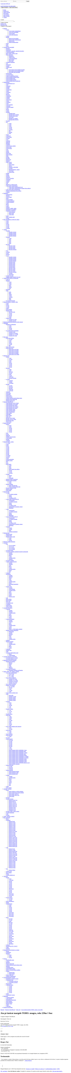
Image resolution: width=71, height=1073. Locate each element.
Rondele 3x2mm (12, 232)
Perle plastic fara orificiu (14, 469)
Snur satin (11, 695)
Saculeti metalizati (10, 812)
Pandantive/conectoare (11, 1000)
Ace (7, 63)
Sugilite (7, 175)
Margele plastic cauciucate (12, 479)
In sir (7, 463)
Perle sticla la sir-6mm (14, 352)
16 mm (10, 366)
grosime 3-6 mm (12, 320)
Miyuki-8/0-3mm (10, 420)
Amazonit (8, 86)
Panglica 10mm (12, 697)
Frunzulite (8, 394)
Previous (3, 1034)
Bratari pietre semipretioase (15, 39)
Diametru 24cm (12, 807)
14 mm (7, 227)
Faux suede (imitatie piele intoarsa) (13, 726)
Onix (7, 149)
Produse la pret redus (7, 1007)
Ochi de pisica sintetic (11, 145)
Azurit (7, 93)
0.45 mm (11, 767)
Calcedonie (8, 96)
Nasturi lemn (9, 535)
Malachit (8, 142)
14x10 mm (11, 895)
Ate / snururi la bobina (11, 684)
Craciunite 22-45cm (13, 982)
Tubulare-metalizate (13, 531)
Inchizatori (8, 64)
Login (2, 6)
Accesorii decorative (7, 607)
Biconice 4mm (12, 247)
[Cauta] (14, 21)
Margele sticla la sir (10, 400)
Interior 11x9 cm (12, 802)
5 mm (10, 731)
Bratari (7, 37)
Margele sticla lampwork (11, 399)
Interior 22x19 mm (13, 840)
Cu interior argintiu (13, 494)
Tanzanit (8, 177)
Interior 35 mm (12, 833)
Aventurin (8, 92)
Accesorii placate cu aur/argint (10, 656)
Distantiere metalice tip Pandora (16, 670)
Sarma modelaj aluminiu (14, 764)
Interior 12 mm (12, 823)
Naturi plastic (12, 973)
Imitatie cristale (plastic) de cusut (13, 277)
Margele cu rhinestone (11, 324)
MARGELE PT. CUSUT (11, 946)
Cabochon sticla (9, 985)
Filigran (7, 207)
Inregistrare (5, 6)
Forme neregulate (10, 459)
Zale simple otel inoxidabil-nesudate (17, 69)
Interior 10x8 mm (13, 852)
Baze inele (11, 61)
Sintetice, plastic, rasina (11, 208)
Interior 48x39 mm (13, 846)
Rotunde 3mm (12, 263)
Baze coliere (9, 599)
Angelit (7, 88)
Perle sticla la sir (9, 348)
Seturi (7, 43)
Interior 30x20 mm (13, 843)
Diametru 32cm (12, 810)
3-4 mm (10, 339)
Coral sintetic (9, 438)
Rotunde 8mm (12, 267)
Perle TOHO (9, 415)
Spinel (7, 174)
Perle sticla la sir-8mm (14, 353)
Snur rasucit (8, 730)
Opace (10, 495)
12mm (10, 295)
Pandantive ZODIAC (11, 210)
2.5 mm (10, 720)
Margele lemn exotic (10, 536)
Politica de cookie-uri (39, 1068)
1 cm (10, 710)
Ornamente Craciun (10, 995)
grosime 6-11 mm (13, 319)
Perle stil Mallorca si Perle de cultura (11, 219)
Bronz (7, 204)
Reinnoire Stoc (4, 25)
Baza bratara (9, 872)
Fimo (10, 665)
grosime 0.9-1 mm (13, 335)
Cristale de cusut (9, 275)
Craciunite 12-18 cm (13, 981)
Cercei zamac (12, 33)
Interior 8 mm (12, 821)
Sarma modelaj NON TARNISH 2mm (17, 751)
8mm (10, 243)
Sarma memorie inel (13, 774)
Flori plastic (8, 490)
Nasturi (7, 971)
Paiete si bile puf (9, 975)
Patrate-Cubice (9, 460)
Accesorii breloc (9, 74)
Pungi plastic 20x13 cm (14, 795)
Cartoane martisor (10, 997)
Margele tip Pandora (10, 661)
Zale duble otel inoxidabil (14, 72)
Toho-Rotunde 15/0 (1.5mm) (12, 403)
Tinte (7, 651)
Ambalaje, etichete (7, 789)
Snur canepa (9, 787)
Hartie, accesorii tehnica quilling (13, 970)
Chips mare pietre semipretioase (13, 189)
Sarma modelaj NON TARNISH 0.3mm (18, 760)
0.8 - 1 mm (11, 675)
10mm (10, 287)
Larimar (8, 192)
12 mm (10, 127)
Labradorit (8, 136)
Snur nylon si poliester (11, 677)
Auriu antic (11, 214)
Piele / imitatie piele (10, 217)
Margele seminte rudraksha (9, 541)
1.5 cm (10, 711)
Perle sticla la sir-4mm (14, 350)
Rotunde (8, 237)
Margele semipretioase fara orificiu (13, 190)
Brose (7, 46)
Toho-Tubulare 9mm (10, 410)
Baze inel (8, 601)
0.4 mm (10, 742)
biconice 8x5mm (12, 378)
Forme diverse (9, 396)
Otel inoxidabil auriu (10, 78)
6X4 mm (11, 371)
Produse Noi (3, 23)
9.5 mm (10, 920)
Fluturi (10, 163)
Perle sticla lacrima (10, 347)
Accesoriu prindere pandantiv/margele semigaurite (17, 551)
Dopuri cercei (12, 596)
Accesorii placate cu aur (11, 659)
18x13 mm (11, 893)
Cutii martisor (9, 998)
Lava (7, 139)
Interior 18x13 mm (13, 838)
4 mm (10, 123)
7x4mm (10, 381)
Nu (4, 1039)
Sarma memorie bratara (14, 771)
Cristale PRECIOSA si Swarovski (10, 278)
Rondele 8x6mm (12, 235)
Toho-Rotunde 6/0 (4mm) (11, 408)
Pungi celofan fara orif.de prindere (16, 792)
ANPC (58, 1068)
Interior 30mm (12, 870)
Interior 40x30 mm (13, 845)
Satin (7, 694)
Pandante (8, 289)
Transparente (11, 500)
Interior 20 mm (12, 830)
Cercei (7, 29)
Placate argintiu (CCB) (11, 488)
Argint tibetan (12, 212)
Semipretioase (6, 82)
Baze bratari (11, 59)
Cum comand (6, 14)
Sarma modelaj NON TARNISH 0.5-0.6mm (18, 757)
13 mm (10, 890)
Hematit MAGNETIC (14, 119)
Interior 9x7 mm (12, 836)
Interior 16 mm (12, 827)
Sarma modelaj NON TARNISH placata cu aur (19, 762)
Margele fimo (9, 310)
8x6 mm (10, 388)
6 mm (10, 124)
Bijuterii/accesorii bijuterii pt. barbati (11, 950)
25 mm (10, 892)
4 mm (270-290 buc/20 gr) (12, 516)
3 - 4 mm (8, 443)
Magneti (8, 962)
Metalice (11, 667)
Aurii (10, 565)
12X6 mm (11, 376)
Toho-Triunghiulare (10, 411)
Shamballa (5, 323)
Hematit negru (12, 113)
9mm (10, 530)
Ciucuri (7, 961)
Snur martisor (9, 1001)
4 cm (10, 707)
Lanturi (7, 66)
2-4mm (10, 528)
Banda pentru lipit (10, 963)
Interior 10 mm (12, 822)
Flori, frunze (11, 164)
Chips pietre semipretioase (12, 185)
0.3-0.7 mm (11, 674)
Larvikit (8, 138)
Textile (7, 218)
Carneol (8, 98)
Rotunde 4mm (12, 264)
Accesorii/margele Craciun (9, 977)
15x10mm (11, 383)
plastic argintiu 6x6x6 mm (14, 486)
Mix (10, 345)
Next (7, 1034)
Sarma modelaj (9, 739)
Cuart (7, 108)
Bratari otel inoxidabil (13, 38)
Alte (7, 183)
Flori (10, 133)
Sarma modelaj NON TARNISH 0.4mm (18, 759)
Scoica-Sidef (9, 197)
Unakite (8, 180)
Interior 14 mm (12, 825)
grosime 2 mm (12, 332)
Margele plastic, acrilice (8, 441)
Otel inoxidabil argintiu (11, 79)
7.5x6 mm (11, 880)
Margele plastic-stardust (11, 480)
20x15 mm (11, 915)
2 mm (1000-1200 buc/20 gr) (12, 499)
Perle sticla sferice (10, 338)
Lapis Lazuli (9, 137)
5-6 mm (10, 729)
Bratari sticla (11, 41)
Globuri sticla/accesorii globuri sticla (14, 398)
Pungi (7, 790)
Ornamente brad (9, 980)
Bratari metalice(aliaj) (13, 42)
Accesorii (5, 543)
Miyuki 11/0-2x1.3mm (11, 419)
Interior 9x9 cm (12, 801)
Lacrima (10, 129)
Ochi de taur (9, 147)
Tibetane (11, 554)
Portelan (8, 948)
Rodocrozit (8, 159)
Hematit (8, 112)
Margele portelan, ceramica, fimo (10, 302)
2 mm (10, 238)
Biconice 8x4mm (12, 249)
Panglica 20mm (12, 699)
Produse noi (6, 11)
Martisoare (5, 996)
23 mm (10, 896)
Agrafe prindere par (10, 875)
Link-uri (8, 279)
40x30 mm (11, 888)
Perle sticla (5, 337)
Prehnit (7, 157)
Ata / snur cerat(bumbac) (11, 672)
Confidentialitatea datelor (50, 1068)
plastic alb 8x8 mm (13, 485)
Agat (7, 84)
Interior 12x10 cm (13, 803)
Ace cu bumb (12, 549)
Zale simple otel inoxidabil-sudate (16, 71)
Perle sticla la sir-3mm (14, 349)
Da (1, 1039)
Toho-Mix (8, 414)
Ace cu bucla (12, 548)
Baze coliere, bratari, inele (11, 53)
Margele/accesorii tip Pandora (9, 660)
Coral (7, 103)
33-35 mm (11, 931)
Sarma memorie (9, 770)
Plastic (10, 664)
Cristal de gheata (9, 107)
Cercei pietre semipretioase (15, 31)
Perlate (10, 496)
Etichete (8, 797)
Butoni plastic (9, 489)
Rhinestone (11, 631)
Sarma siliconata (9, 765)
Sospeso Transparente (11, 976)
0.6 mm (10, 745)
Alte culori (11, 117)
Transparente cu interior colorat (15, 506)
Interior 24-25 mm (13, 831)
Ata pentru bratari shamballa (12, 330)
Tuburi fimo (8, 318)
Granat (7, 111)
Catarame (8, 649)
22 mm (7, 454)
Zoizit (7, 182)
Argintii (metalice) (10, 202)
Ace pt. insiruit (12, 545)
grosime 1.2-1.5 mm (13, 680)
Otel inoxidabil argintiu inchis (12, 77)
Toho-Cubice (9, 413)
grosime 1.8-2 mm (13, 682)
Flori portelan (9, 309)
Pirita (7, 155)
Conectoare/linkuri (10, 52)
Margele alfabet (9, 484)
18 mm (7, 451)
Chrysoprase (9, 99)
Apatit (7, 91)
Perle (7, 290)
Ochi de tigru (9, 148)
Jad (7, 122)
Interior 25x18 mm (13, 841)
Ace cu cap (11, 546)
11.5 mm (11, 932)
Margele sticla (6, 355)
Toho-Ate (8, 416)
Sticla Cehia (8, 421)
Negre (10, 570)
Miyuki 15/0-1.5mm (10, 418)
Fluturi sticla (9, 395)
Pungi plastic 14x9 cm (14, 794)
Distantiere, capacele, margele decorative (15, 51)
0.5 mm (10, 744)
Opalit (7, 150)
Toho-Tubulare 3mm (10, 409)
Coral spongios (9, 104)
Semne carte (8, 650)
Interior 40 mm (12, 835)
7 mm (10, 704)
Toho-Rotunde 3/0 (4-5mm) (12, 406)
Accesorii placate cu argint (12, 657)
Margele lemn (6, 533)
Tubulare (8, 391)
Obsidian (8, 144)
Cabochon (5, 876)
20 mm (7, 453)
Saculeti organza (9, 798)
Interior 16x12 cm (13, 805)
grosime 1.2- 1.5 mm (13, 334)
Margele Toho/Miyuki (8, 401)
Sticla (7, 198)
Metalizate (11, 508)
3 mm (10, 282)
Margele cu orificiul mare (11, 184)
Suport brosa (9, 73)
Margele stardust (9, 641)
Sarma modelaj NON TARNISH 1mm (17, 754)
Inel (7, 868)
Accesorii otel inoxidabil (8, 47)
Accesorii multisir (10, 560)
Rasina (7, 877)
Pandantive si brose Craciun (12, 978)
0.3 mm (10, 741)
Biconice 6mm (12, 248)
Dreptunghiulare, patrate (14, 169)
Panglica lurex (9, 714)
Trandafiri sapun (9, 967)
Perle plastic (8, 464)
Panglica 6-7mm (12, 696)
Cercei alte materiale (13, 34)
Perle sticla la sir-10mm (14, 354)
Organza (8, 701)
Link (7, 847)
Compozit (8, 102)
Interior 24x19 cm (13, 806)
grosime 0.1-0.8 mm (13, 333)
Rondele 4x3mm (12, 233)
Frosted (7, 474)
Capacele (8, 609)
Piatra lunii (8, 153)
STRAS (8, 945)
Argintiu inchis (12, 558)
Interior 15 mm (12, 826)
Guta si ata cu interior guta (12, 692)
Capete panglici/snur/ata (11, 561)
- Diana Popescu (28, 1060)
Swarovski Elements (10, 300)
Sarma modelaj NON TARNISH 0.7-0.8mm (18, 756)
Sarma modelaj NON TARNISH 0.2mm (18, 761)
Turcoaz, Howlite (10, 178)
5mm (10, 299)
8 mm (10, 126)
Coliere (7, 36)
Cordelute (8, 604)
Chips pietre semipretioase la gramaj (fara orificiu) (20, 188)
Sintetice (11, 559)
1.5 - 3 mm (11, 676)
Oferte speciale (6, 12)
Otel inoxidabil (9, 199)
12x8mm (11, 380)
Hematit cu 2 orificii (13, 118)
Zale (7, 68)
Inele (7, 44)
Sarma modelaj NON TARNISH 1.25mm (18, 752)
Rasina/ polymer (6, 423)
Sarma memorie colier (13, 772)
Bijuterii (5, 28)
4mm (10, 240)
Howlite (8, 121)
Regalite (8, 158)
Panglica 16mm (12, 700)
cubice (7, 308)
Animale (8, 440)
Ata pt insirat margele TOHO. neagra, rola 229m (32, 1009)
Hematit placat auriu (13, 116)
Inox (10, 571)
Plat (10, 131)
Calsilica (8, 97)
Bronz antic (11, 213)
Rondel (10, 132)
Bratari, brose (9, 1003)
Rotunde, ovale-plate (13, 167)
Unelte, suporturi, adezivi (8, 816)
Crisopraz (8, 106)
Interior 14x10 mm (13, 837)
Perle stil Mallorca (10, 901)
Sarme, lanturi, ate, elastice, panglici (11, 671)
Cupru (7, 205)
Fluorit (7, 109)
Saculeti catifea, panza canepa (12, 811)
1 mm (10, 689)
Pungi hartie (11, 796)
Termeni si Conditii (30, 1068)
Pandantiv (8, 820)
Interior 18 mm (12, 828)
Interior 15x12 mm (13, 853)
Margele (8, 280)
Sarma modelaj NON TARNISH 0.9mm (18, 755)
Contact (5, 17)
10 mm (10, 128)
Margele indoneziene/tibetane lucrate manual (13, 322)
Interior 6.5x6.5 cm (13, 800)
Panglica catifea (9, 709)
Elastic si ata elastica (10, 685)
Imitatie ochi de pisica (11, 436)
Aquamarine (9, 89)
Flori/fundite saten (10, 960)
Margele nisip (6, 491)
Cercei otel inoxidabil (13, 32)
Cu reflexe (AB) (12, 498)
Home (4, 9)
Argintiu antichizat (10, 200)
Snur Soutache (9, 734)
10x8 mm (11, 389)
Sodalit (7, 173)
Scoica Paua (11, 172)
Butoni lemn (9, 983)
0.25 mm (11, 740)
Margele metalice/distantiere (12, 630)
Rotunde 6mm (12, 265)
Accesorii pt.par (9, 602)
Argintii (10, 553)
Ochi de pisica (9, 897)
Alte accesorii (9, 606)
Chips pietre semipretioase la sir (16, 187)
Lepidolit (8, 141)
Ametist (7, 87)
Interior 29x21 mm (13, 842)
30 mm (10, 891)
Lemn (7, 215)
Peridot (7, 152)
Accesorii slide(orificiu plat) (12, 652)
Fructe (7, 434)
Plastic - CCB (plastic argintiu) (15, 629)
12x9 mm (11, 390)
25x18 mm (11, 916)
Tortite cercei (12, 57)
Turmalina (8, 179)
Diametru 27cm (12, 808)
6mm (10, 242)
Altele (7, 786)
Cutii (7, 813)
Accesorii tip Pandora (11, 669)
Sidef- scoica (9, 162)
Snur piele (8, 715)
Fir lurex (8, 737)
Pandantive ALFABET (11, 209)
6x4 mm (10, 918)
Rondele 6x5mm (12, 234)
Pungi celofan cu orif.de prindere (16, 791)
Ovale (7, 253)
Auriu (7, 203)
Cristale (5, 229)
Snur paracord (9, 735)
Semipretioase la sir (10, 83)
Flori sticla (8, 393)
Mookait (8, 143)
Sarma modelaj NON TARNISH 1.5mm (18, 750)
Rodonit (8, 160)
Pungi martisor (9, 1002)
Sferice (10, 165)
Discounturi (5, 13)
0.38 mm (11, 769)
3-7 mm (10, 923)
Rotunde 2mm (12, 262)
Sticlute (7, 815)
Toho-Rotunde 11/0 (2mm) (12, 404)
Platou (7, 873)
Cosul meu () (5, 3)
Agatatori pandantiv (10, 62)
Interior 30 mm (12, 832)
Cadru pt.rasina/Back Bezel (12, 76)
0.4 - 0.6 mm (11, 686)
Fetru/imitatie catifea (10, 968)
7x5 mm (10, 898)
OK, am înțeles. (4, 1071)
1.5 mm (7, 493)
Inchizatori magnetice (13, 584)
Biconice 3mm (12, 245)
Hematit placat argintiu (14, 114)
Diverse (7, 254)
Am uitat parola (12, 6)
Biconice (8, 244)
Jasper (7, 134)
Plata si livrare (6, 16)
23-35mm (8, 455)
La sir (7, 255)
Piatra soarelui (9, 154)
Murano (8, 195)
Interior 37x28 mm (13, 858)
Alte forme (11, 170)
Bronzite (8, 94)
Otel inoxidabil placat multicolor (13, 81)
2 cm (10, 706)
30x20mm (11, 943)
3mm (10, 239)
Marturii (8, 966)
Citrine (7, 101)
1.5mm (10, 717)
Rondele (8, 230)
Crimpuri (8, 573)
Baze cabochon (9, 54)
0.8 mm (10, 687)
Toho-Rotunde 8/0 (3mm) (11, 405)
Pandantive (8, 49)
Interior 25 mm (12, 866)
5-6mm (10, 529)
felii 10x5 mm (12, 312)
